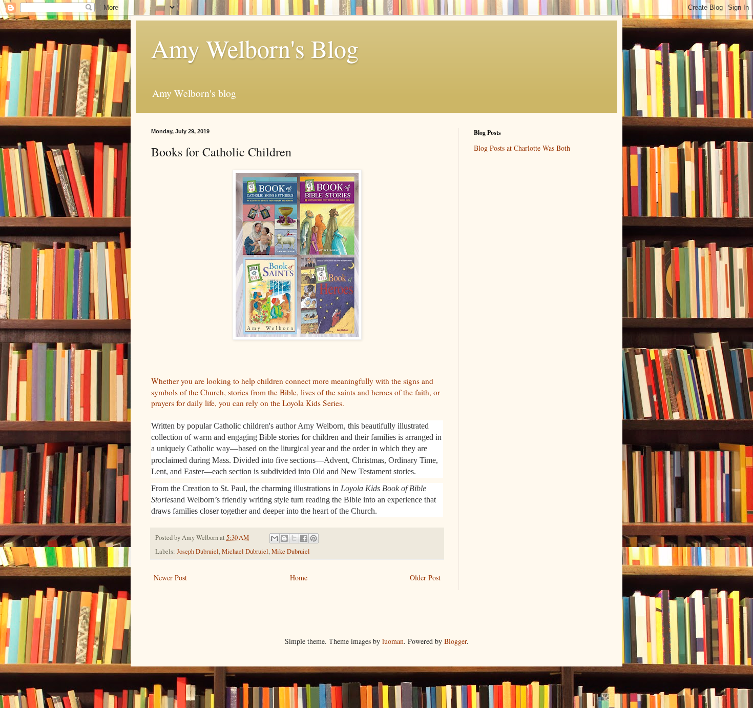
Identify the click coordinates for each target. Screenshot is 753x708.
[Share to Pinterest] (313, 538)
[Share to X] (294, 538)
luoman (393, 641)
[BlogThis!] (284, 538)
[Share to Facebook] (304, 538)
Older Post (425, 577)
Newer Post (170, 577)
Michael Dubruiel (245, 551)
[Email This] (274, 538)
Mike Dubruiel (290, 551)
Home (298, 577)
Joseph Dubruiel (198, 551)
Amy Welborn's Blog (255, 48)
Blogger (455, 641)
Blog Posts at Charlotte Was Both (522, 148)
